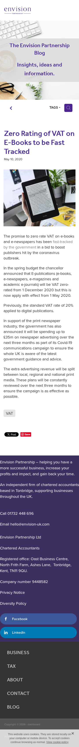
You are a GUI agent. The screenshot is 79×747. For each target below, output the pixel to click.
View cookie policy (57, 742)
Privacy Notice (12, 592)
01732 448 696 (20, 513)
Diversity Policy (13, 603)
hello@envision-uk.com (30, 524)
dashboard (34, 724)
